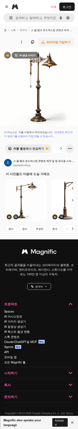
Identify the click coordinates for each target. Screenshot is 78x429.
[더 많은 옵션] (21, 42)
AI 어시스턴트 (13, 316)
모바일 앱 (10, 357)
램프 (11, 228)
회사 (7, 384)
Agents (12, 347)
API (6, 352)
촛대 (54, 228)
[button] (39, 286)
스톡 (13, 30)
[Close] (72, 422)
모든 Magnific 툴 (15, 362)
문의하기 (10, 396)
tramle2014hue (22, 165)
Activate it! (59, 422)
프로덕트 (10, 303)
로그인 (67, 7)
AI (20, 132)
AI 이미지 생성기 (15, 321)
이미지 (23, 30)
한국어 (39, 286)
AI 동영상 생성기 (15, 326)
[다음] (61, 148)
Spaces (9, 311)
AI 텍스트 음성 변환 (17, 331)
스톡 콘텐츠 (12, 337)
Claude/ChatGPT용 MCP (24, 342)
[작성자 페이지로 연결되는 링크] (8, 163)
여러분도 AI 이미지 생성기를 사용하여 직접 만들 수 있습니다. (38, 134)
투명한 (39, 228)
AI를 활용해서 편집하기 (26, 149)
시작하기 (10, 372)
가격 (53, 7)
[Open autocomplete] (9, 17)
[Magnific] (39, 252)
